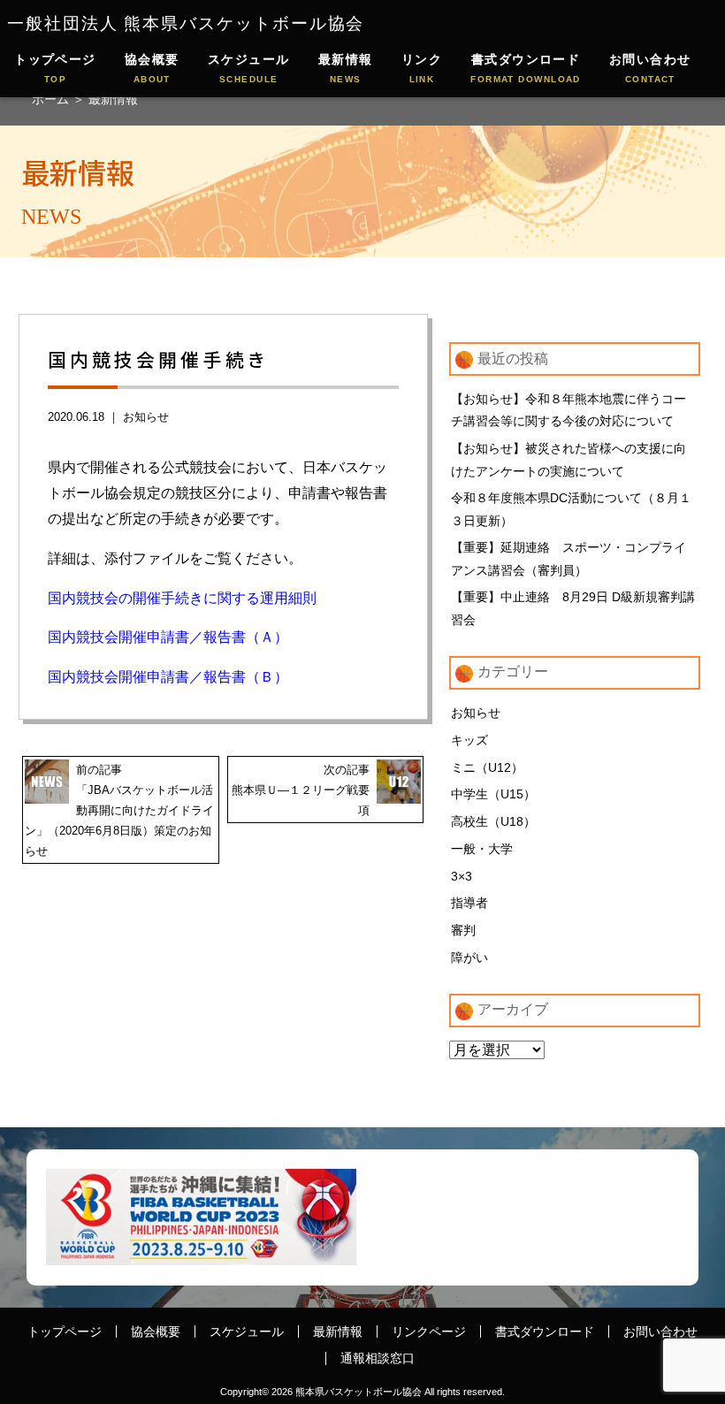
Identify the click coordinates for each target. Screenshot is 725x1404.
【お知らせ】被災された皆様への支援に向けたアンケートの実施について (568, 459)
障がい (469, 957)
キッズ (469, 740)
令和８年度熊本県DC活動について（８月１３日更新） (571, 509)
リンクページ (429, 1331)
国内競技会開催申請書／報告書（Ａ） (168, 637)
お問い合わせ (650, 68)
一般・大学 (482, 849)
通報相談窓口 (377, 1358)
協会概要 (152, 68)
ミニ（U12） (487, 767)
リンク (421, 68)
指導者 (469, 903)
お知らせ (146, 416)
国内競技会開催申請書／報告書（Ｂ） (168, 676)
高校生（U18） (493, 821)
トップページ (55, 68)
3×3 (461, 876)
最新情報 (345, 68)
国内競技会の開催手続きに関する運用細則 (182, 598)
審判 (463, 930)
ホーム (52, 99)
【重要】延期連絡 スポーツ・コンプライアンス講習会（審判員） (568, 558)
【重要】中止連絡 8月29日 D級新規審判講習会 (573, 608)
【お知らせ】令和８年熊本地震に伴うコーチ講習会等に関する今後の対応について (568, 410)
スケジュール (249, 68)
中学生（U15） (493, 794)
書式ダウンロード (525, 68)
